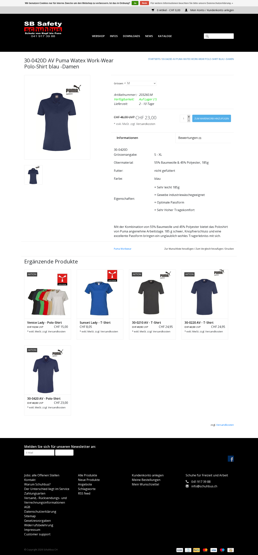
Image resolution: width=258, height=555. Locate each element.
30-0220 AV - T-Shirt (199, 322)
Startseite (154, 59)
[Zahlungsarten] (179, 550)
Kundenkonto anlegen (148, 475)
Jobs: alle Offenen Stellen (41, 475)
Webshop (98, 36)
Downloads (131, 36)
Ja (135, 3)
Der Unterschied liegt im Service (46, 489)
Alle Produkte (87, 475)
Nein (144, 3)
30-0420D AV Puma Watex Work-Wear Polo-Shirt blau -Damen (198, 59)
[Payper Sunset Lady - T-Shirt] (100, 294)
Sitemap (30, 516)
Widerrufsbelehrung (38, 525)
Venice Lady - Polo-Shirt (44, 322)
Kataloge (165, 36)
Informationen (127, 138)
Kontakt (30, 480)
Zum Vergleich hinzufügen (209, 248)
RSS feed (84, 493)
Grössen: (119, 83)
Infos (114, 36)
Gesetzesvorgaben (37, 521)
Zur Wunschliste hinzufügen (179, 248)
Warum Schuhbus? (37, 484)
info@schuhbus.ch (204, 486)
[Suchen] (206, 36)
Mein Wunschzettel (145, 484)
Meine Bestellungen (146, 480)
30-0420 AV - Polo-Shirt (44, 398)
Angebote (85, 484)
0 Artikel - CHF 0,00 (168, 10)
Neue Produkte (89, 480)
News (149, 36)
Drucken (229, 248)
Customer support (37, 534)
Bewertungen (189, 138)
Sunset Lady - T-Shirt (95, 322)
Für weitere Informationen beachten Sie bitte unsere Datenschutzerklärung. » (192, 3)
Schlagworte (87, 489)
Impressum (32, 530)
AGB (27, 507)
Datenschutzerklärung (40, 511)
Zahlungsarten (34, 493)
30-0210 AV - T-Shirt (146, 322)
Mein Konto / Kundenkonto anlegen (211, 10)
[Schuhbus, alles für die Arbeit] (43, 30)
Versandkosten (145, 124)
